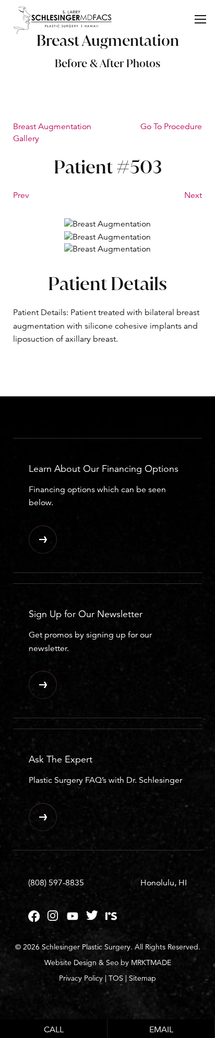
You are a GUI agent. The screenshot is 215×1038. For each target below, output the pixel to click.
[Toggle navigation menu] (200, 18)
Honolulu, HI (163, 883)
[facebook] (34, 919)
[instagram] (53, 919)
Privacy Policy (81, 978)
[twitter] (92, 919)
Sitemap (142, 978)
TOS (116, 978)
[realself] (111, 919)
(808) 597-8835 (56, 883)
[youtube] (72, 919)
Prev (21, 195)
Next (193, 195)
